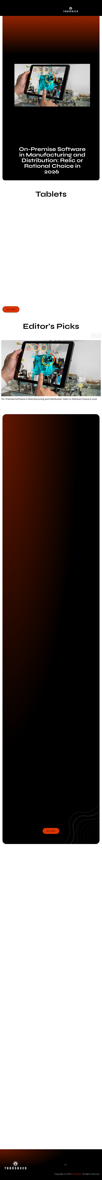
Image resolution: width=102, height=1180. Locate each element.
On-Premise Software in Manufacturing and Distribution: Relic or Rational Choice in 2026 (52, 160)
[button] (66, 1165)
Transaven (76, 1173)
